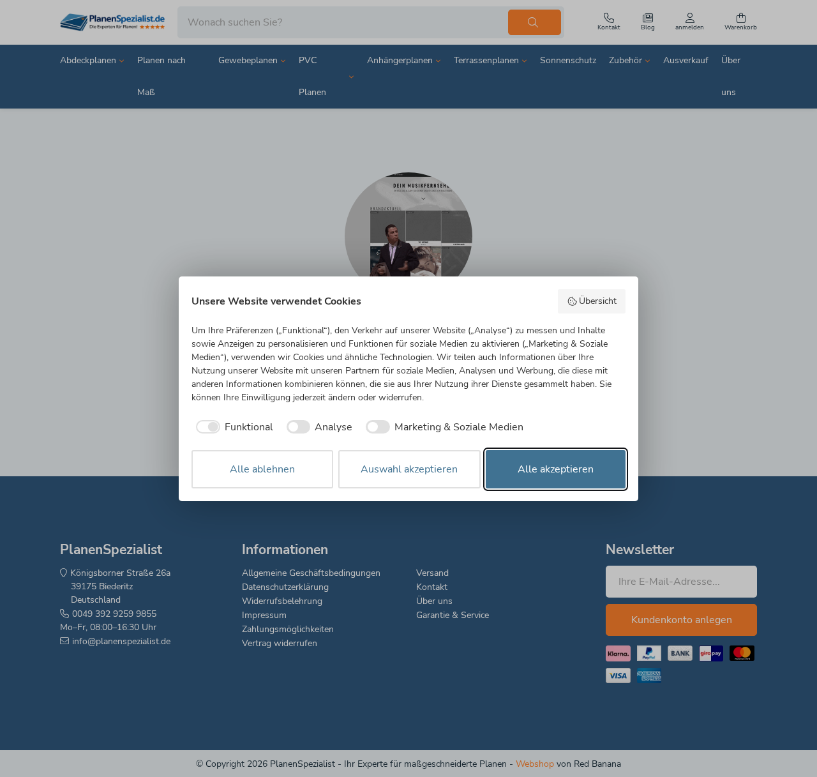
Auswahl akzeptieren (409, 469)
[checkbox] (232, 427)
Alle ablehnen (262, 469)
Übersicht (598, 301)
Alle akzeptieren (556, 469)
